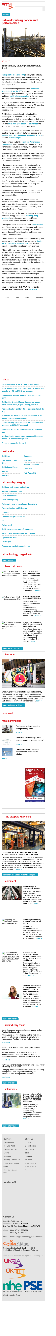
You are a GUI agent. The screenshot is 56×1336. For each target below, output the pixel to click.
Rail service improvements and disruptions (19, 504)
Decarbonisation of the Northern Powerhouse (20, 384)
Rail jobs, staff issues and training (15, 487)
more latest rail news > (12, 648)
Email (17, 297)
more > (37, 590)
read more (6, 1042)
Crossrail (5, 512)
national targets (15, 138)
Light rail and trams (10, 538)
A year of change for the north (14, 443)
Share (27, 297)
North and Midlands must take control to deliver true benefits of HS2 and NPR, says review (23, 390)
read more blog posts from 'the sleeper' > (20, 875)
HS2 (3, 521)
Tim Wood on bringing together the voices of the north (21, 396)
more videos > (9, 560)
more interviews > (10, 1126)
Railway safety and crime (12, 491)
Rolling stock (7, 525)
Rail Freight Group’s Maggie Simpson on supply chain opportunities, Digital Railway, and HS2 (21, 403)
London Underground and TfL (13, 517)
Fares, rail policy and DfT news (14, 508)
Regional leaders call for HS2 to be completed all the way (23, 410)
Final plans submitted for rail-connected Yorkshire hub (22, 430)
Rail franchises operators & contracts (17, 529)
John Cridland (37, 225)
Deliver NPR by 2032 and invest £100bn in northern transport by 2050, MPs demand (22, 424)
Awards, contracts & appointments (16, 546)
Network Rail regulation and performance (18, 533)
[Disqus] (23, 339)
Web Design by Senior (12, 1295)
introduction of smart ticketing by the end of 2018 (22, 135)
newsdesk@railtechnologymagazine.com (26, 1237)
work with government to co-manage (23, 124)
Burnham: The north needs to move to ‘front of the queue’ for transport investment (22, 417)
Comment (39, 297)
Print (7, 297)
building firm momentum (19, 96)
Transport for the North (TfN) (13, 75)
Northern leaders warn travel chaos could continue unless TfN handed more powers (22, 437)
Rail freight (6, 542)
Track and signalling (10, 500)
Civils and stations (9, 496)
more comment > (10, 1019)
